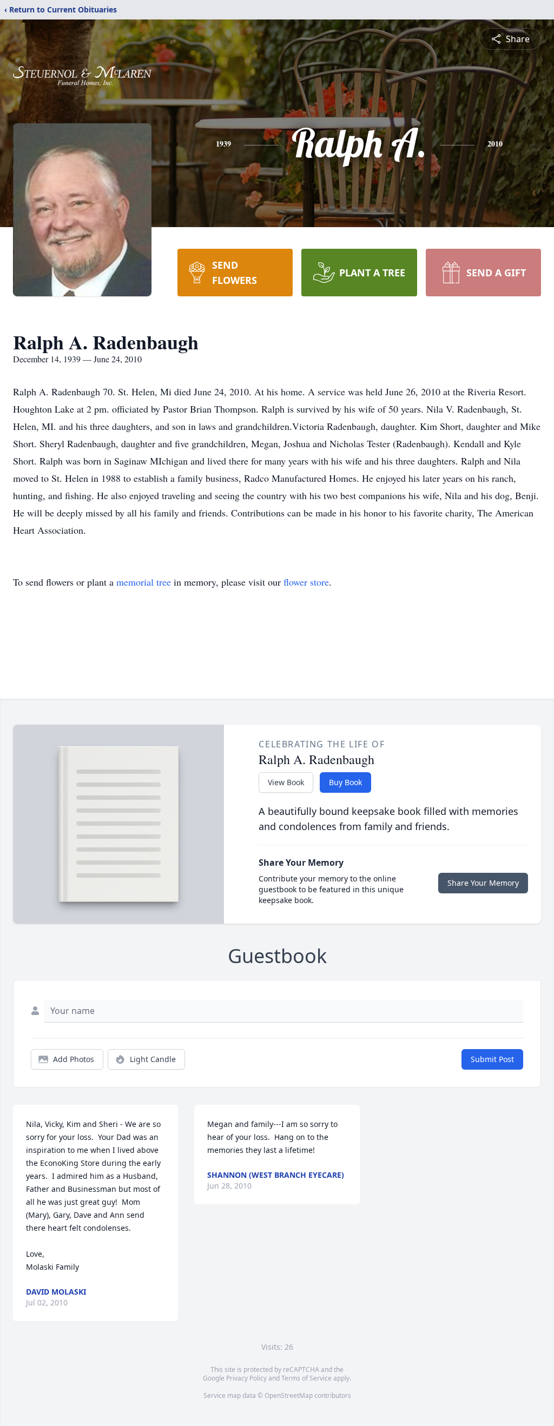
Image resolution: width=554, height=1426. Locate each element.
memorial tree (143, 581)
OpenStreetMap (289, 1395)
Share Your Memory (483, 883)
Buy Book (345, 782)
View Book (286, 782)
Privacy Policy (246, 1378)
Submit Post (492, 1059)
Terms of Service (306, 1378)
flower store (306, 581)
